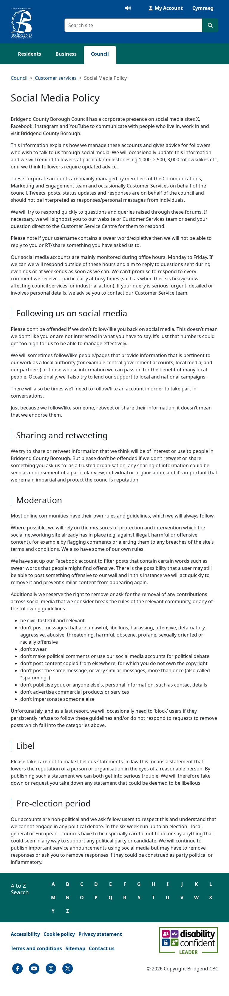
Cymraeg (202, 8)
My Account (168, 8)
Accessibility (25, 934)
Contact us (101, 948)
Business (66, 54)
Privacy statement (100, 934)
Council (100, 54)
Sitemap (75, 948)
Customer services (56, 78)
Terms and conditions (36, 948)
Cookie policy (59, 934)
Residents (29, 54)
